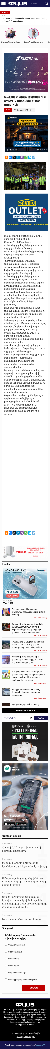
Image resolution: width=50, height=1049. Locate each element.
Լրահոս (6, 564)
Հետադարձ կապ (19, 1033)
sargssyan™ (40, 1045)
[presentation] (39, 20)
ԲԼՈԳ (8, 110)
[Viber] (22, 157)
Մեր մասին (34, 1033)
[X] (14, 157)
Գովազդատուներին (26, 1036)
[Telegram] (33, 157)
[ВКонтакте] (10, 157)
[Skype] (29, 157)
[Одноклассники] (6, 157)
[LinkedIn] (18, 157)
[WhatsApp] (26, 157)
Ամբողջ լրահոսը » (25, 710)
